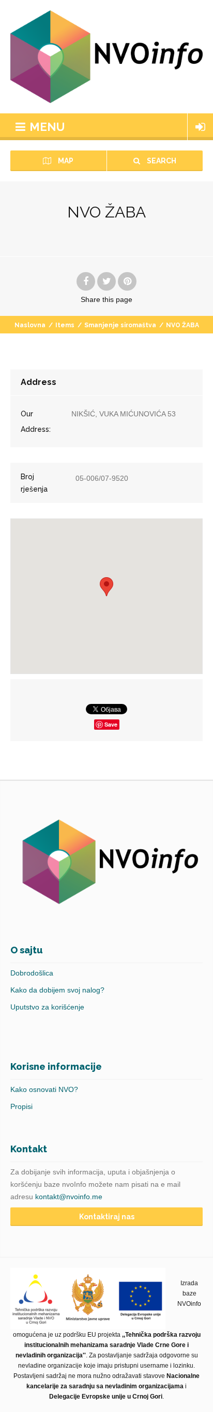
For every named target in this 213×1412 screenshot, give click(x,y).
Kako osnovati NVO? (44, 1089)
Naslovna (29, 325)
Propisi (21, 1106)
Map (64, 161)
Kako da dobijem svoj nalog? (57, 990)
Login (200, 126)
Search (160, 161)
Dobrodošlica (31, 973)
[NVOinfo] (106, 56)
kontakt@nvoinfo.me (68, 1196)
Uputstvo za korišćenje (47, 1007)
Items (64, 325)
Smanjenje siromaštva (120, 325)
